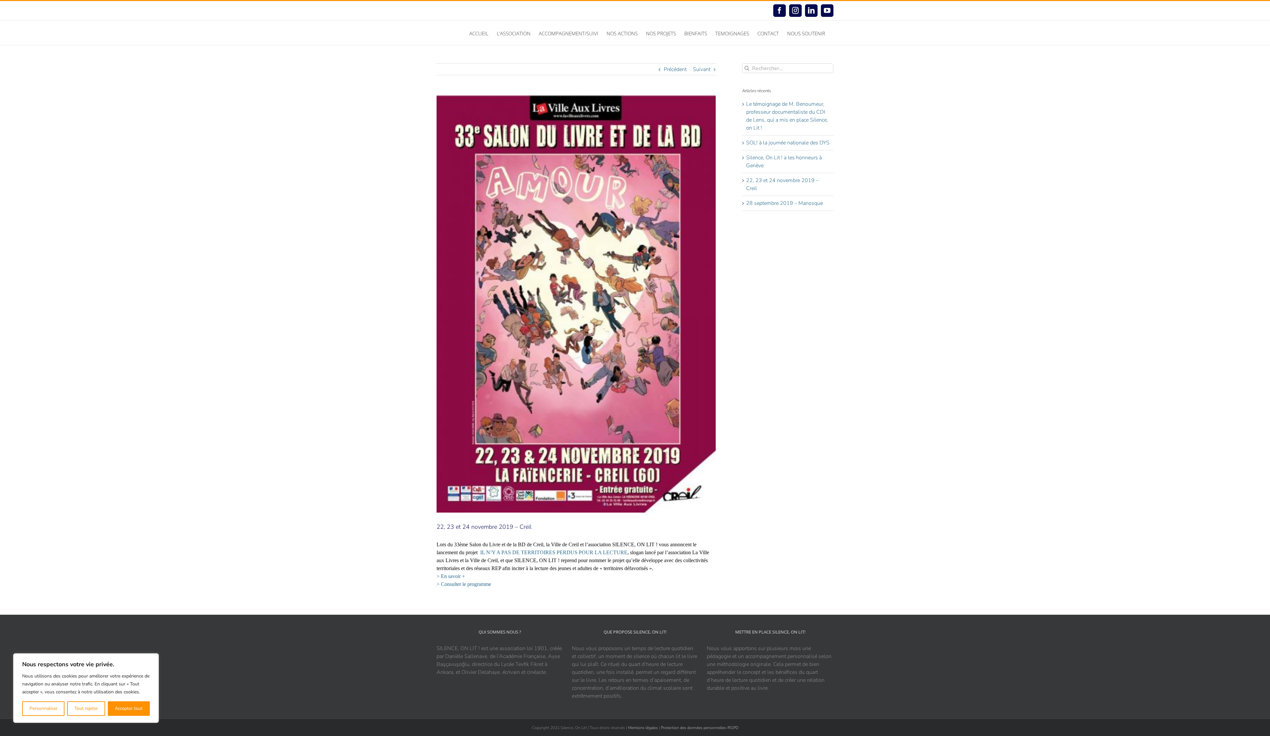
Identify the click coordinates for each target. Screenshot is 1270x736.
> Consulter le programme (464, 584)
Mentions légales (643, 727)
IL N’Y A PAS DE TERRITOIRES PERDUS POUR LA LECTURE (553, 552)
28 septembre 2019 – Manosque (784, 203)
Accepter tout (129, 708)
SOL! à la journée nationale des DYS (787, 142)
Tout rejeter (86, 708)
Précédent (675, 69)
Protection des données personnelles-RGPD (700, 727)
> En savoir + (451, 576)
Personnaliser (43, 708)
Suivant (701, 69)
